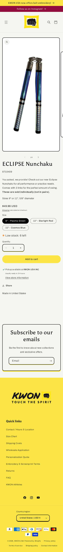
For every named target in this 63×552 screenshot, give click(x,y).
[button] (6, 22)
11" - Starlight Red (43, 221)
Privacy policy (50, 541)
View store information (17, 278)
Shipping (5, 210)
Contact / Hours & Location (20, 429)
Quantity (6, 242)
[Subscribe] (50, 361)
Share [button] (9, 285)
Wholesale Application (17, 450)
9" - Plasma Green (16, 221)
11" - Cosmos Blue (16, 228)
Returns (10, 471)
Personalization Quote (17, 457)
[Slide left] (24, 157)
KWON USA (19, 541)
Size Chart (11, 436)
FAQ (8, 478)
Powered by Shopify (32, 541)
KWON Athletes (14, 484)
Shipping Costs (14, 443)
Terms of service (16, 546)
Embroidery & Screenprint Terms (23, 464)
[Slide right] (38, 157)
